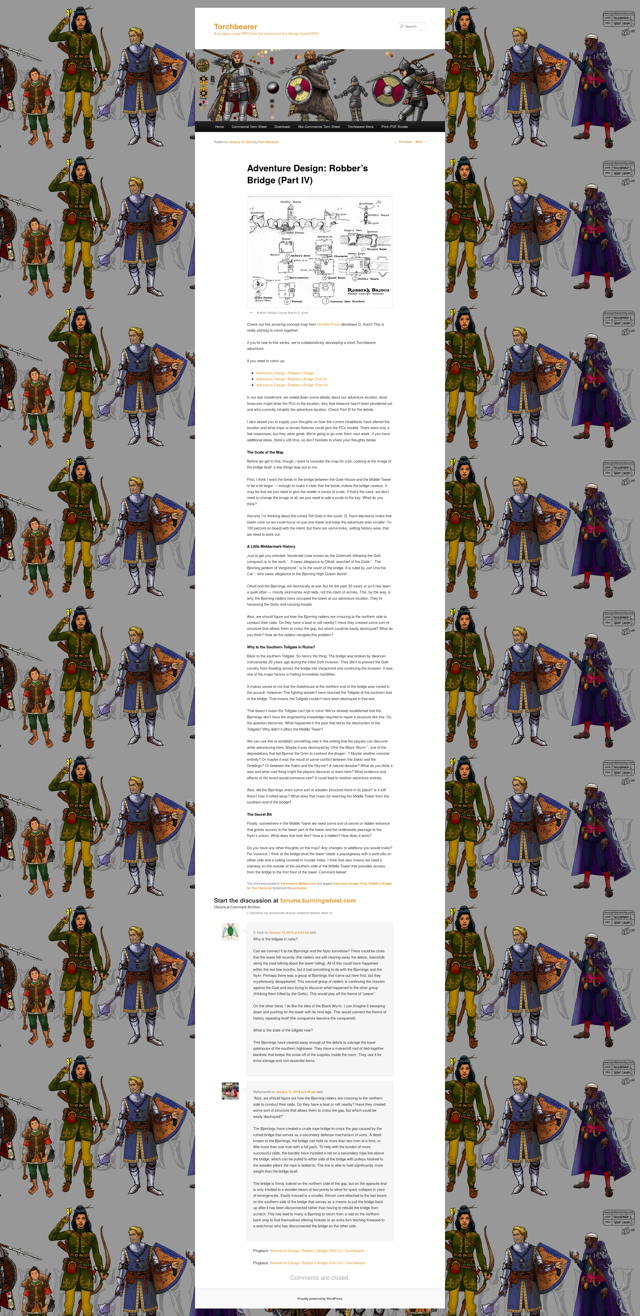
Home (219, 126)
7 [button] (346, 752)
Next (421, 141)
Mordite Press (328, 324)
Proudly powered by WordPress (320, 1298)
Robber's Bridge (380, 883)
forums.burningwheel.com (318, 900)
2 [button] (371, 560)
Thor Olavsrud (268, 142)
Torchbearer (236, 26)
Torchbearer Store (361, 126)
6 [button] (367, 746)
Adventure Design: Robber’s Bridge (285, 372)
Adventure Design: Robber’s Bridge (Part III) (292, 384)
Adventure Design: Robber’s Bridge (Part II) (291, 378)
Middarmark (307, 883)
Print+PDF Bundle (395, 126)
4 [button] (254, 573)
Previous (403, 141)
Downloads (282, 126)
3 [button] (297, 566)
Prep (363, 883)
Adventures (288, 883)
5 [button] (347, 573)
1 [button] (287, 560)
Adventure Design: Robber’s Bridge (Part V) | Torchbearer (317, 1250)
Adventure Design (346, 883)
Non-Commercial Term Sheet (319, 126)
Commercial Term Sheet (249, 126)
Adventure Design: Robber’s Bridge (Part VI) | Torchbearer (317, 1262)
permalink (299, 888)
